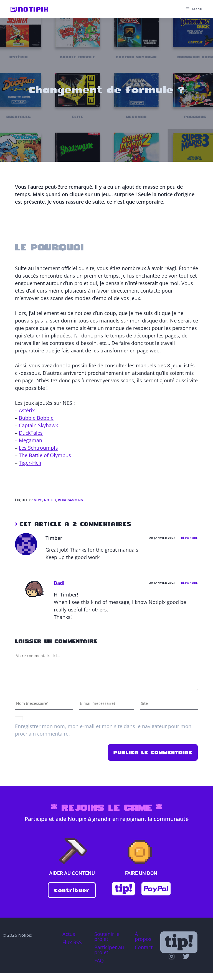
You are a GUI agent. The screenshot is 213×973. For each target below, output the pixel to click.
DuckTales (31, 432)
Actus (68, 934)
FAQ (99, 960)
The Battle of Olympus (45, 455)
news (38, 500)
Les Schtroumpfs (38, 447)
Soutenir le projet (107, 936)
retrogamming (70, 500)
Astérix (27, 410)
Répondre (189, 538)
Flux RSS (72, 942)
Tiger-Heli (30, 462)
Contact (144, 947)
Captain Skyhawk (38, 425)
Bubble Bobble (36, 417)
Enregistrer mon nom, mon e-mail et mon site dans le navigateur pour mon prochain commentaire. (103, 730)
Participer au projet (109, 950)
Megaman (30, 440)
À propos (143, 936)
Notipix (50, 500)
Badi (59, 583)
